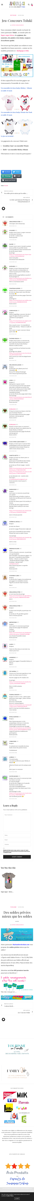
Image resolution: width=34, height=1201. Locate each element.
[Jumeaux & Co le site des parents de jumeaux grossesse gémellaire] (17, 4)
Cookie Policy (10, 1196)
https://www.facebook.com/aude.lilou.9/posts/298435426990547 (20, 398)
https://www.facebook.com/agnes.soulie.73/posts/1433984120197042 (20, 321)
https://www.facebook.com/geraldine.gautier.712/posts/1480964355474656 (20, 596)
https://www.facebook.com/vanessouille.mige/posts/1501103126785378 (20, 705)
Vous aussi (13, 907)
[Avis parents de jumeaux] (17, 1173)
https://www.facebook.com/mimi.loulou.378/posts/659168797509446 (20, 511)
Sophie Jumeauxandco (18, 25)
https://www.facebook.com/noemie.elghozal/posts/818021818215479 (20, 538)
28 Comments (9, 217)
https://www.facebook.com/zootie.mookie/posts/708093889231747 (20, 794)
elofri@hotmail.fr (14, 564)
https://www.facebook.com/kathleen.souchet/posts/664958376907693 (20, 279)
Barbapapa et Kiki (23, 51)
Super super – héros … (7, 892)
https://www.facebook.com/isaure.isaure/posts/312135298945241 (20, 255)
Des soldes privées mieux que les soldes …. (17, 916)
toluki (6, 185)
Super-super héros (7, 35)
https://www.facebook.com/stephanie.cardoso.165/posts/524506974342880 (20, 633)
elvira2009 (12, 409)
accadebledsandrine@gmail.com (18, 479)
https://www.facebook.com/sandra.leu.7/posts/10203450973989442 (20, 682)
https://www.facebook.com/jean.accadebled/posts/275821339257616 (20, 469)
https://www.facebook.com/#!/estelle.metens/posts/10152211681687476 (20, 728)
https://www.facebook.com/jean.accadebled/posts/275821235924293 (20, 472)
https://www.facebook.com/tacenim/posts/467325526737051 (20, 354)
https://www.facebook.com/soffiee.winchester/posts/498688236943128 (20, 301)
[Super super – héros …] (8, 880)
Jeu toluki (13, 15)
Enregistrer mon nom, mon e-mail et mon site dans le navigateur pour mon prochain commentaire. (16, 851)
